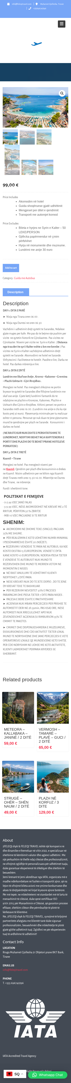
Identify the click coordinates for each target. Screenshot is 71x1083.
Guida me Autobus (24, 278)
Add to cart (11, 267)
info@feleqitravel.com (15, 969)
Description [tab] (15, 292)
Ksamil (10, 469)
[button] (62, 93)
